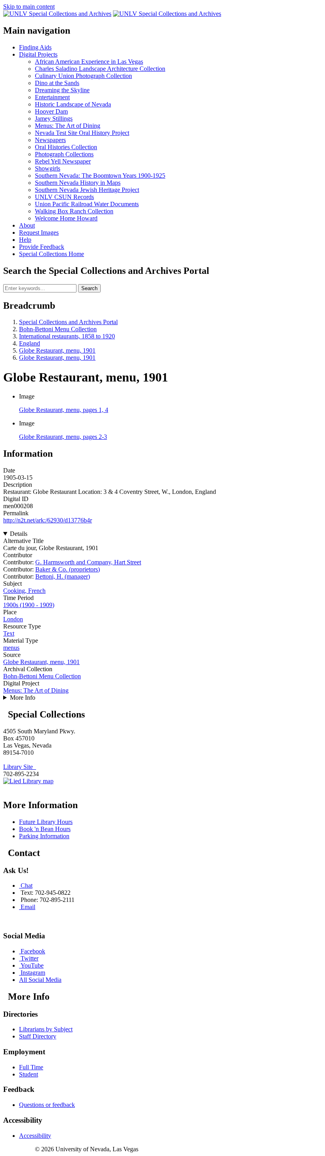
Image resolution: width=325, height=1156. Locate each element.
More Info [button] (22, 697)
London (13, 619)
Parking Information (44, 836)
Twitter (29, 958)
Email (28, 907)
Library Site (19, 766)
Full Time (31, 1067)
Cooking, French (24, 590)
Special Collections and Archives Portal (68, 322)
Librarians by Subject (46, 1029)
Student (28, 1074)
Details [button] (18, 533)
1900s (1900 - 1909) (28, 605)
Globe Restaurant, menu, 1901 (57, 350)
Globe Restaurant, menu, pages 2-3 (63, 436)
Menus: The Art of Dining (36, 690)
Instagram (33, 972)
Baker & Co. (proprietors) (67, 569)
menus (11, 647)
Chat (26, 885)
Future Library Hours (46, 821)
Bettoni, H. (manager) (62, 576)
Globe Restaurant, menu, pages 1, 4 (63, 409)
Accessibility (35, 1135)
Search (89, 288)
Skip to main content (29, 6)
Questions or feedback (47, 1104)
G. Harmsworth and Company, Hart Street (88, 562)
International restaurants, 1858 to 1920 (67, 336)
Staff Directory (37, 1036)
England (29, 343)
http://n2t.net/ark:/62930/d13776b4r (47, 520)
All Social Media (40, 979)
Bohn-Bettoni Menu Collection (58, 329)
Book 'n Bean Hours (45, 829)
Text (8, 633)
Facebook (33, 951)
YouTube (32, 965)
